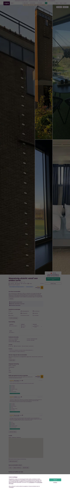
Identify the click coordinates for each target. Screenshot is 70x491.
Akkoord (55, 479)
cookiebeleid (31, 482)
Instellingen (55, 482)
